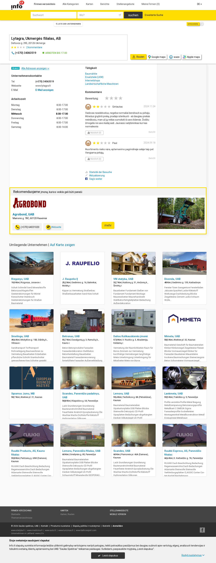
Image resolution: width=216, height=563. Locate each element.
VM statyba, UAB (123, 278)
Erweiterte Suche (154, 15)
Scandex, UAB (121, 450)
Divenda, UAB (172, 278)
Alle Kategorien (71, 4)
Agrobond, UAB (23, 214)
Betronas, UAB (71, 336)
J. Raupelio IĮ (70, 278)
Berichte (104, 4)
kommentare (34, 47)
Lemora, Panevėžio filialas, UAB (81, 450)
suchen (133, 15)
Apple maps (193, 57)
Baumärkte (91, 73)
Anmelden (118, 526)
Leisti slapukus (110, 555)
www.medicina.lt (35, 530)
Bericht (152, 132)
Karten (89, 4)
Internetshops (92, 80)
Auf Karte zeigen (62, 245)
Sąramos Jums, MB (23, 393)
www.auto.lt (50, 530)
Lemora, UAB (121, 393)
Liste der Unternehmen (69, 24)
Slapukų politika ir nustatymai (86, 526)
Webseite (56, 227)
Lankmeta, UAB (173, 393)
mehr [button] (108, 225)
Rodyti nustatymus (192, 555)
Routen (71, 514)
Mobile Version (118, 514)
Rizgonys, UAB (20, 278)
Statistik (106, 526)
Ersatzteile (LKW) (94, 77)
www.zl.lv (39, 533)
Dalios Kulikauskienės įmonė (130, 336)
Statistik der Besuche (100, 172)
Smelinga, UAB (20, 336)
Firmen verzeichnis (44, 4)
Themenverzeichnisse (21, 518)
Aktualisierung (97, 175)
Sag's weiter (95, 179)
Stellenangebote (125, 4)
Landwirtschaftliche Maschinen (101, 84)
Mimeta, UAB (172, 336)
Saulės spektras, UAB (28, 526)
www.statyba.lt (18, 530)
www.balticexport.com (86, 530)
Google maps (159, 57)
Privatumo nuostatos (60, 526)
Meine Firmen (151, 4)
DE (198, 4)
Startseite (15, 514)
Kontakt (44, 526)
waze (177, 57)
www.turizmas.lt (65, 530)
